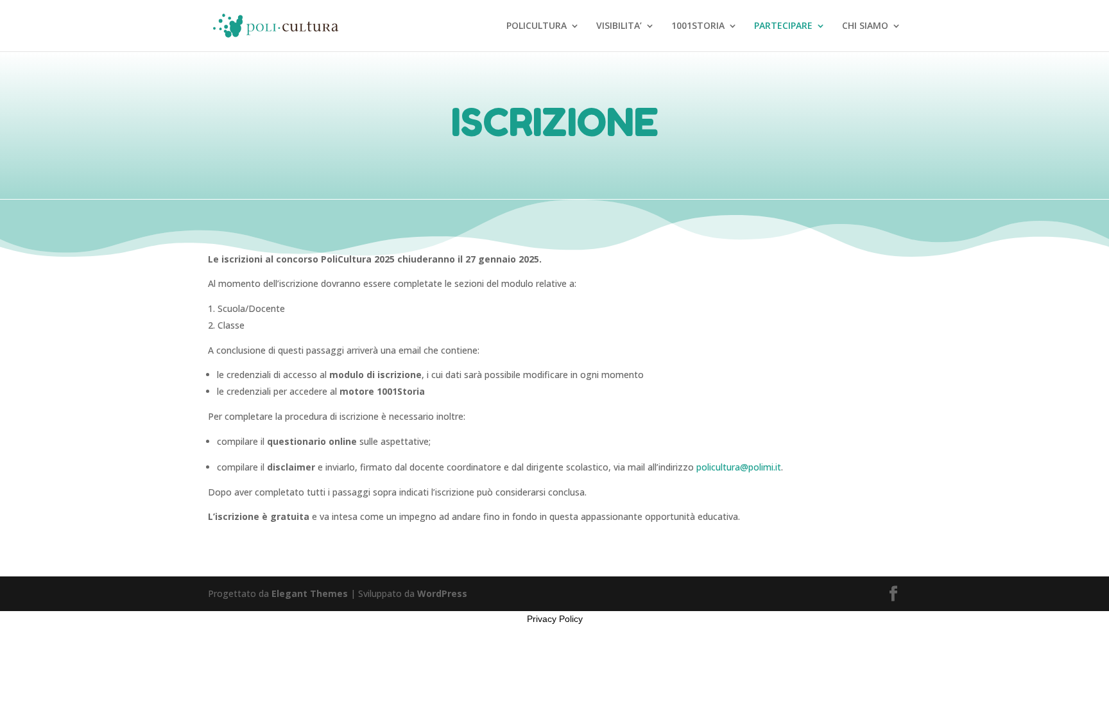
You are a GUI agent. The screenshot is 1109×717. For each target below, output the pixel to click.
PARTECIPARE (783, 26)
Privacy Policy (555, 619)
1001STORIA (698, 26)
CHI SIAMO (865, 26)
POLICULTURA (536, 26)
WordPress (442, 593)
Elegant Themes (309, 593)
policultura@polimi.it (738, 467)
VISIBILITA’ (619, 26)
